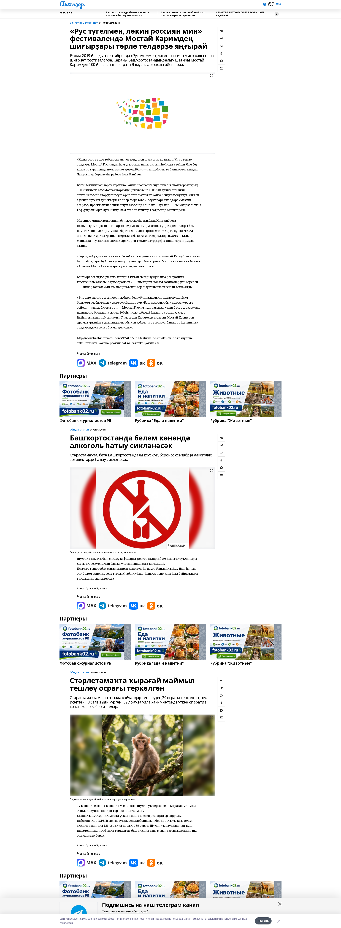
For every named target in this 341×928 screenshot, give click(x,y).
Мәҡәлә (65, 13)
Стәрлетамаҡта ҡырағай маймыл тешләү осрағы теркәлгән (183, 14)
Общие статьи (79, 429)
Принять (263, 920)
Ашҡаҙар (71, 4)
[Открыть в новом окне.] (86, 363)
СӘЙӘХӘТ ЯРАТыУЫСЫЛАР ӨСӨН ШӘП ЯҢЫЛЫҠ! (240, 14)
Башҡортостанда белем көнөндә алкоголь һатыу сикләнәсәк (127, 14)
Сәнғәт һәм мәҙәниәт (84, 22)
